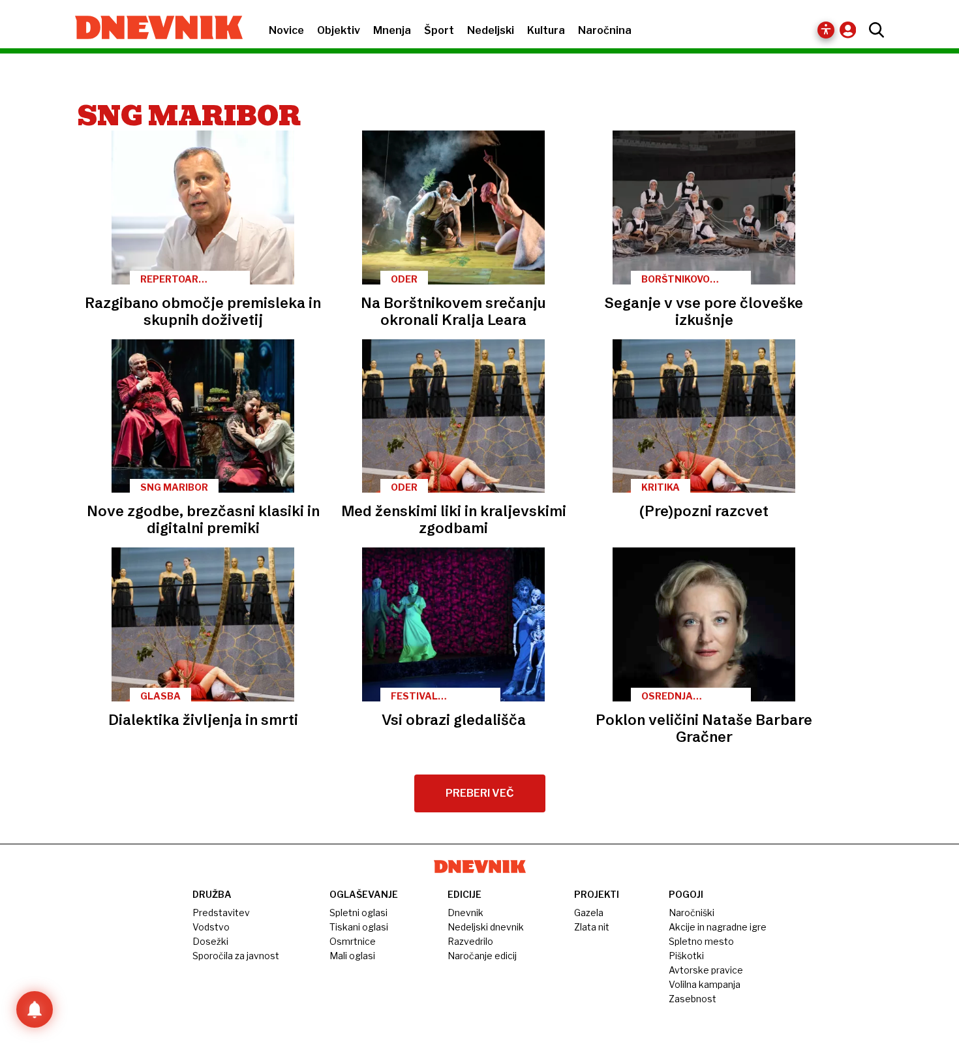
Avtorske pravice (706, 969)
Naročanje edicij (482, 955)
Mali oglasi (352, 955)
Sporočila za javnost (235, 955)
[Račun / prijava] (851, 30)
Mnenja (392, 30)
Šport (439, 30)
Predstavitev (221, 912)
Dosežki (210, 941)
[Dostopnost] (825, 30)
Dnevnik (465, 912)
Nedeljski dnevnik (486, 926)
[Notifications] (34, 1009)
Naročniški (691, 912)
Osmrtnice (352, 941)
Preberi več (480, 793)
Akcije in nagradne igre (718, 926)
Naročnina (605, 30)
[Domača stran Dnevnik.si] (152, 29)
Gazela (588, 912)
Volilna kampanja (704, 984)
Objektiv (338, 30)
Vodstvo (211, 926)
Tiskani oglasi (358, 926)
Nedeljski (490, 30)
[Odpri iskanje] (873, 30)
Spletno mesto (701, 941)
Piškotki (686, 955)
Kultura (546, 30)
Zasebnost (692, 998)
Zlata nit (591, 926)
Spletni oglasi (358, 912)
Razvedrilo (470, 941)
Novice (286, 30)
